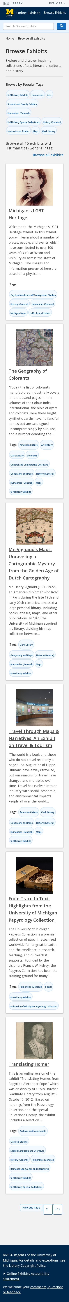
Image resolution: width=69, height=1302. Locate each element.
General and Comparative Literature (29, 464)
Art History (47, 445)
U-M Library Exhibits (18, 95)
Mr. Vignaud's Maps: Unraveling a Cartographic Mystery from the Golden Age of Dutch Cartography (34, 563)
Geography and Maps (21, 473)
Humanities (37, 95)
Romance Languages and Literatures (29, 1168)
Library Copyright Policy (27, 1265)
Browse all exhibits (48, 155)
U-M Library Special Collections (24, 122)
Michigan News (18, 313)
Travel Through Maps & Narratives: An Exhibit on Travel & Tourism (34, 738)
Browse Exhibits (55, 13)
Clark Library (48, 131)
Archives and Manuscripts (33, 1131)
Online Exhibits (28, 13)
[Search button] (61, 26)
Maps (35, 131)
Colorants (32, 455)
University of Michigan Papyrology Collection (33, 1006)
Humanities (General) (19, 113)
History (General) (52, 122)
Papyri (48, 986)
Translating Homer (29, 1064)
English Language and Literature (27, 1150)
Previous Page (31, 1207)
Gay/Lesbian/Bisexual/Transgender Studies (33, 295)
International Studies (18, 131)
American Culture (29, 445)
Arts (49, 95)
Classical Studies (19, 1141)
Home (10, 38)
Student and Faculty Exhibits (22, 104)
